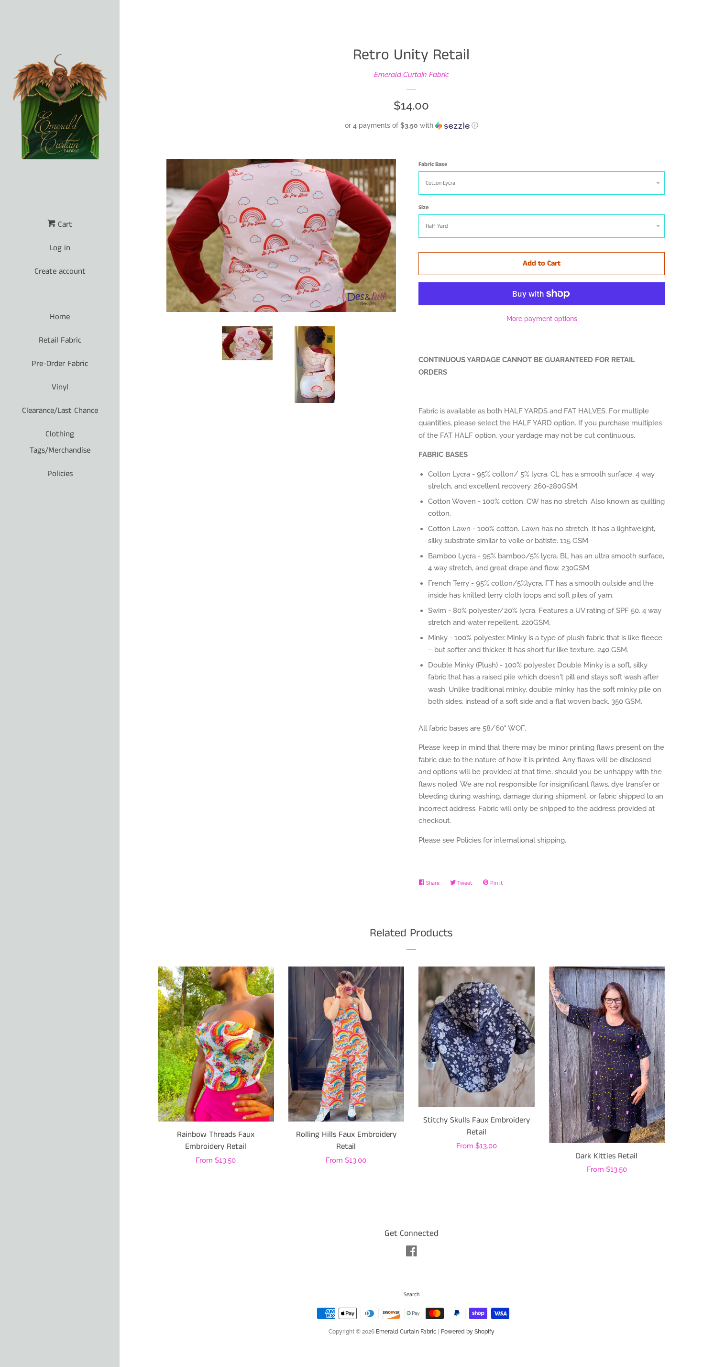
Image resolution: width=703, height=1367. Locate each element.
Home (60, 316)
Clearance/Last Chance (60, 410)
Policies (60, 473)
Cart (63, 224)
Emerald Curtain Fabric (411, 74)
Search (411, 1294)
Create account (60, 271)
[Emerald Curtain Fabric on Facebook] (411, 1253)
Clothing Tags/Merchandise (60, 442)
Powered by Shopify (467, 1331)
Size (423, 207)
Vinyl (60, 387)
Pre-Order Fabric (60, 363)
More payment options (541, 318)
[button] (411, 125)
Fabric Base (432, 164)
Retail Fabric (60, 340)
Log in (60, 248)
